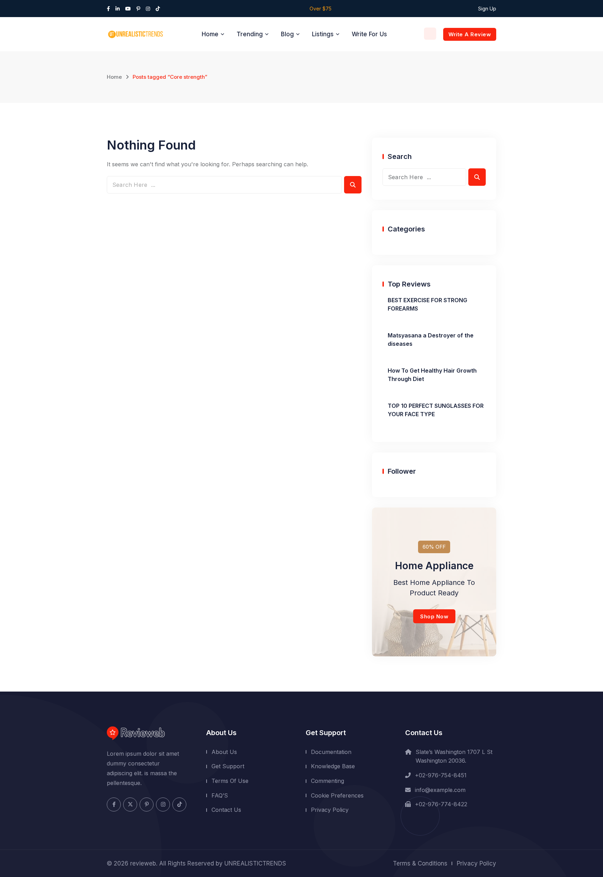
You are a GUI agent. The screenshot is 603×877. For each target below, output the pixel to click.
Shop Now (434, 616)
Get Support (227, 766)
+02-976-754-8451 (441, 775)
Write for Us (369, 34)
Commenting (327, 780)
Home (210, 34)
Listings (323, 34)
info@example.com (440, 789)
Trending (250, 34)
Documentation (331, 751)
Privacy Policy (330, 809)
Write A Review (469, 34)
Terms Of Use (229, 780)
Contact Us (226, 809)
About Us (224, 751)
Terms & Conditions (420, 863)
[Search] (430, 34)
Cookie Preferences (337, 795)
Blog (287, 34)
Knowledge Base (333, 766)
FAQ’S (219, 795)
